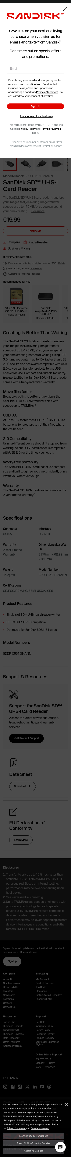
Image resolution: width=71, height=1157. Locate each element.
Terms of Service (51, 129)
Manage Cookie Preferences (33, 1135)
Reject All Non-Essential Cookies (33, 1143)
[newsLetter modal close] (65, 9)
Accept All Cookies (33, 1150)
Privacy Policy (27, 129)
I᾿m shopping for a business (36, 116)
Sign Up (35, 106)
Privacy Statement (16, 1128)
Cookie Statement (40, 1128)
